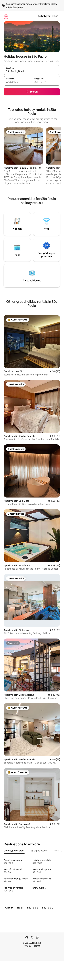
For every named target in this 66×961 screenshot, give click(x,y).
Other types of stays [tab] (14, 850)
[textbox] (17, 82)
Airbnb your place (48, 16)
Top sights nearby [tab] (38, 850)
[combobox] (32, 71)
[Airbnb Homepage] (6, 16)
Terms (37, 946)
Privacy (27, 946)
